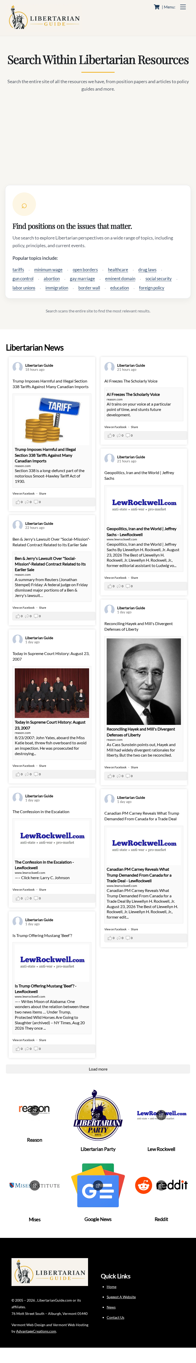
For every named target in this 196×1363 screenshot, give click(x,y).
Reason (34, 1140)
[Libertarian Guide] (44, 29)
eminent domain (120, 278)
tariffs (18, 269)
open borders (85, 269)
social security (158, 278)
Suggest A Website (121, 1297)
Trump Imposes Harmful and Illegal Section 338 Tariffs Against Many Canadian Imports (45, 455)
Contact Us (115, 1317)
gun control (23, 278)
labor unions (24, 287)
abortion (52, 278)
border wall (89, 287)
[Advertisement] (98, 139)
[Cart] (157, 7)
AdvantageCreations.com (36, 1331)
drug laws (147, 269)
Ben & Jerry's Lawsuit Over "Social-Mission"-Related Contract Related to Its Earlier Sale (50, 564)
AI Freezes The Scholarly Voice (133, 394)
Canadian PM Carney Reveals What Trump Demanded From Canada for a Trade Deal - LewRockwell (139, 875)
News (111, 1307)
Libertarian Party (98, 1149)
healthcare (118, 269)
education (119, 287)
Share (42, 493)
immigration (56, 287)
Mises (35, 1219)
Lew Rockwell (161, 1149)
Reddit (161, 1219)
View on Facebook (24, 493)
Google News (98, 1219)
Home (111, 1286)
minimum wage (48, 269)
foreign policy (151, 287)
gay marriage (82, 278)
